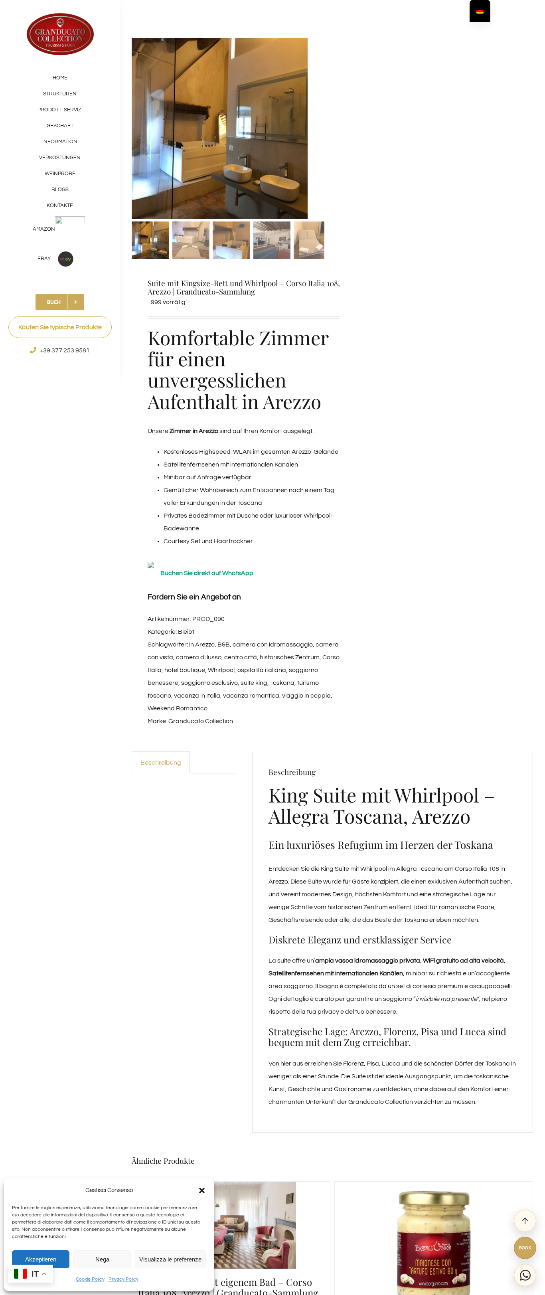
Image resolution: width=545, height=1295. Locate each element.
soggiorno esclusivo (209, 683)
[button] (202, 1190)
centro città (240, 657)
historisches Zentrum (290, 657)
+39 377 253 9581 (64, 350)
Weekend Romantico (177, 708)
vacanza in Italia (197, 695)
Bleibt (186, 632)
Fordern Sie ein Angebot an (194, 597)
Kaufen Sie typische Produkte (60, 327)
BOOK (525, 1248)
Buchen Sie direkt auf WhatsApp (206, 573)
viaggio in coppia (306, 695)
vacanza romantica (251, 695)
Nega (102, 1259)
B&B (223, 644)
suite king (254, 683)
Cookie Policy (90, 1279)
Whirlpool (221, 670)
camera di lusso (198, 657)
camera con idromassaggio (273, 644)
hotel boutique (184, 670)
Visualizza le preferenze (170, 1259)
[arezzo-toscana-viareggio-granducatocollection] (231, 128)
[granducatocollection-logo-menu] (60, 15)
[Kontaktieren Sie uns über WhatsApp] (525, 1275)
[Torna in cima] (525, 1221)
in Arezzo (202, 644)
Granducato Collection (200, 721)
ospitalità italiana (261, 670)
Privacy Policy (123, 1279)
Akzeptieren (40, 1259)
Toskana (282, 683)
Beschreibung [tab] (160, 762)
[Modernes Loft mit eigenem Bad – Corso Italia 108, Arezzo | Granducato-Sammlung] (231, 1225)
